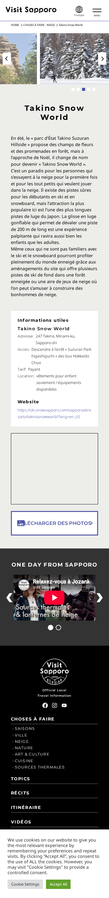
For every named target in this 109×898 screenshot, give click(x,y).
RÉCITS (20, 793)
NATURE (24, 748)
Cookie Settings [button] (25, 884)
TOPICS (20, 778)
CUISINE (24, 761)
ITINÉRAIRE (26, 807)
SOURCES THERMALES (40, 767)
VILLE (21, 735)
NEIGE (22, 741)
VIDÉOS (21, 822)
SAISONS (25, 728)
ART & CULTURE (32, 754)
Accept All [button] (58, 884)
